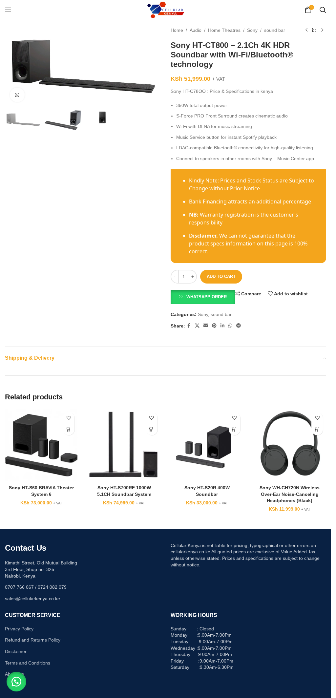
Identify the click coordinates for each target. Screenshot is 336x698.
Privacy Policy (19, 628)
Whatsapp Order (206, 296)
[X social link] (197, 325)
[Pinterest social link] (214, 325)
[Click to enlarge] (17, 95)
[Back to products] (314, 30)
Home (177, 30)
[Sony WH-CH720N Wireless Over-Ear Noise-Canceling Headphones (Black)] (289, 445)
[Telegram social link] (238, 325)
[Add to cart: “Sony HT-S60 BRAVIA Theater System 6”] (68, 429)
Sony (252, 30)
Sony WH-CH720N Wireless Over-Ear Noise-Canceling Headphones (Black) (290, 494)
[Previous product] (306, 30)
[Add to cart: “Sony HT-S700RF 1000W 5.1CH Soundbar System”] (152, 429)
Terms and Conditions (27, 663)
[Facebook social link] (189, 325)
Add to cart (221, 276)
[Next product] (322, 30)
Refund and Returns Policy (32, 640)
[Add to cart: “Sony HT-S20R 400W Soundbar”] (234, 429)
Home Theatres (224, 30)
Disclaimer (16, 651)
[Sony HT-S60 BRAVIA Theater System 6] (41, 445)
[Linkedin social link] (222, 325)
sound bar (274, 30)
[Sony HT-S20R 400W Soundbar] (207, 445)
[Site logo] (165, 9)
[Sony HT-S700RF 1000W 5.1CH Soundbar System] (124, 445)
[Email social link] (205, 325)
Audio (195, 30)
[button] (203, 296)
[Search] (322, 9)
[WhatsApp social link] (230, 325)
